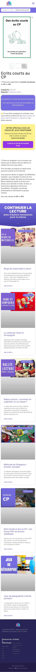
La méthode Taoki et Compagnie (14, 334)
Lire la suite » (8, 286)
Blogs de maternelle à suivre (17, 268)
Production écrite (14, 92)
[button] (33, 3)
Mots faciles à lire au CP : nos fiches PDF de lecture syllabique (18, 531)
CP (14, 90)
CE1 (11, 10)
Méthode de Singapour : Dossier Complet (15, 465)
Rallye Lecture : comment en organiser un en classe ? (17, 400)
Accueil (4, 10)
